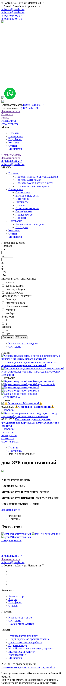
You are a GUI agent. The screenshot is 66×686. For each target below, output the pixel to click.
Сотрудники (22, 198)
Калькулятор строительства (9, 122)
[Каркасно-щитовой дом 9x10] (20, 387)
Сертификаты (23, 211)
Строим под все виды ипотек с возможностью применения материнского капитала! (29, 364)
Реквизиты (22, 201)
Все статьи (7, 432)
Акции (12, 599)
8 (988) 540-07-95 (11, 18)
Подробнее (8, 409)
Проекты (13, 133)
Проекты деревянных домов (32, 186)
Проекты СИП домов (28, 179)
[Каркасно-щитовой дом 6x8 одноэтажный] (28, 384)
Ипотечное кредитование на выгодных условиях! (31, 371)
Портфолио (15, 139)
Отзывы (20, 205)
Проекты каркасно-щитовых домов (36, 176)
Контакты (14, 142)
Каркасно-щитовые (20, 617)
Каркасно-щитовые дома (30, 224)
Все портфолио (10, 396)
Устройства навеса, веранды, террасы (30, 648)
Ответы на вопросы (27, 208)
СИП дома (21, 227)
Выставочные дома (27, 195)
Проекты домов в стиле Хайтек (34, 182)
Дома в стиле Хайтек (21, 623)
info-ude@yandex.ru (12, 9)
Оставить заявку (7, 116)
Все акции (7, 374)
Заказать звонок (10, 111)
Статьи (12, 145)
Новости (20, 217)
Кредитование (17, 654)
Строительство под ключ (23, 635)
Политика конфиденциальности (20, 667)
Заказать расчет (10, 509)
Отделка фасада (17, 645)
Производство (24, 214)
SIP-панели (15, 148)
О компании (15, 136)
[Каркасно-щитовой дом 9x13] (20, 390)
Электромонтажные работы (25, 642)
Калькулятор (16, 596)
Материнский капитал (21, 651)
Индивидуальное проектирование (28, 638)
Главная (13, 447)
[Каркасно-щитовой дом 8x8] (19, 393)
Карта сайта (48, 667)
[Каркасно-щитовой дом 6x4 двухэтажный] (27, 381)
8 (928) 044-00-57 (11, 15)
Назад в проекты (11, 540)
